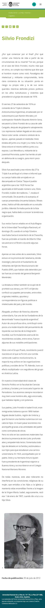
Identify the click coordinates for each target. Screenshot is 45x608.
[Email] (10, 26)
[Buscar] (34, 4)
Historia (27, 13)
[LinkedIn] (17, 26)
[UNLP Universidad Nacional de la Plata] (11, 4)
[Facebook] (3, 26)
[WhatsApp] (14, 26)
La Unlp (21, 13)
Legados (12, 16)
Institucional (13, 13)
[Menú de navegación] (40, 4)
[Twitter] (6, 26)
